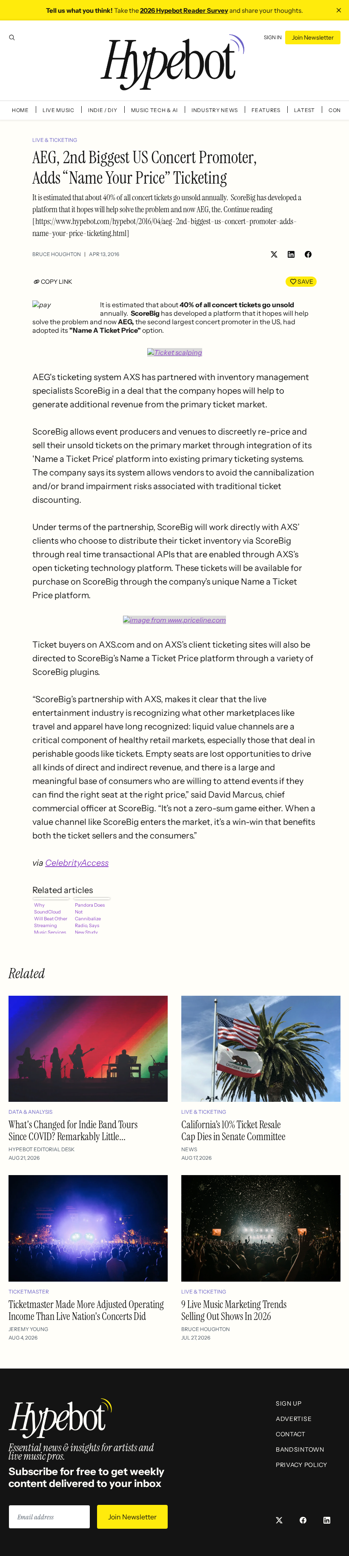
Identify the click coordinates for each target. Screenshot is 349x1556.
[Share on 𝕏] (274, 254)
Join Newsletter (313, 37)
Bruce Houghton (56, 254)
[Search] (12, 37)
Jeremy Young (28, 1329)
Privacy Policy (301, 1465)
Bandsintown (300, 1449)
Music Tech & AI (154, 110)
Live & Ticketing (54, 140)
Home (20, 110)
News (189, 1149)
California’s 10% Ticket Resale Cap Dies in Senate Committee (233, 1130)
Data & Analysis (30, 1112)
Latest (304, 110)
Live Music (58, 110)
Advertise (294, 1419)
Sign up (289, 1403)
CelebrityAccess (77, 863)
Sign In (273, 37)
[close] (339, 10)
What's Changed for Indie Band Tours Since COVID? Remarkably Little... (73, 1130)
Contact (291, 1434)
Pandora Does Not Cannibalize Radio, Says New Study (90, 918)
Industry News (215, 110)
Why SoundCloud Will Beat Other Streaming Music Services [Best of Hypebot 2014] (50, 918)
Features (266, 110)
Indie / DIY (102, 110)
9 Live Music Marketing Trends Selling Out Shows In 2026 (233, 1310)
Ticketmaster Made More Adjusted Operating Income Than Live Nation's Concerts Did (86, 1310)
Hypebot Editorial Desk (41, 1149)
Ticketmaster (29, 1291)
